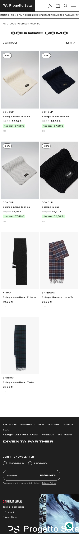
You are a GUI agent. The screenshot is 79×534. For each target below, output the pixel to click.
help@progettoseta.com (20, 435)
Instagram (65, 435)
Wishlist (69, 424)
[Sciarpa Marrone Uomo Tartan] (59, 269)
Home (5, 24)
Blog (6, 430)
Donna (16, 463)
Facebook (48, 435)
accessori (24, 24)
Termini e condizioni (14, 507)
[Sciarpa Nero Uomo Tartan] (20, 354)
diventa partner (28, 441)
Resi (41, 424)
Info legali (8, 512)
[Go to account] (50, 6)
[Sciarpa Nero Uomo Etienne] (20, 269)
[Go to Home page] (17, 5)
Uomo (40, 463)
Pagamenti (28, 424)
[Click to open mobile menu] (73, 5)
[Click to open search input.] (65, 6)
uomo (13, 24)
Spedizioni (10, 424)
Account (54, 424)
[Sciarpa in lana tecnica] (20, 91)
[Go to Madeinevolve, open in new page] (12, 501)
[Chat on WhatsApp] (69, 526)
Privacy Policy (49, 483)
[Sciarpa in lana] (59, 182)
